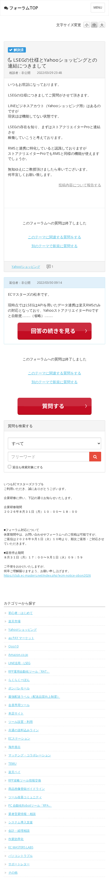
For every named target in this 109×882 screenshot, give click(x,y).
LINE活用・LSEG (19, 663)
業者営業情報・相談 (22, 814)
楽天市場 (14, 621)
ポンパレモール (19, 688)
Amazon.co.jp (18, 655)
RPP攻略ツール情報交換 (24, 780)
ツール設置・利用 (20, 722)
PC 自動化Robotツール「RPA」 (30, 805)
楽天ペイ (14, 772)
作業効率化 (16, 839)
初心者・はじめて (20, 613)
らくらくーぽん (19, 680)
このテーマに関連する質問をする (54, 237)
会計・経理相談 (19, 830)
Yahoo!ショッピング (26, 266)
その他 (12, 872)
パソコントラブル (20, 856)
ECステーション (19, 738)
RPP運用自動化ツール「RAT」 (29, 671)
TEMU (12, 763)
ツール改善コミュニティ (25, 797)
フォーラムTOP (23, 8)
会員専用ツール (19, 705)
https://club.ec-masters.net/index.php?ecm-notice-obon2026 (47, 575)
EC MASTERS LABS (20, 847)
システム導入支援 (20, 822)
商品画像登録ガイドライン (26, 789)
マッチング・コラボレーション (29, 755)
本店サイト (16, 713)
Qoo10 (13, 646)
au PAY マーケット (21, 638)
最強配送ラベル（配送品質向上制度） (34, 696)
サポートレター (19, 864)
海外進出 (14, 747)
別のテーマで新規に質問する (54, 245)
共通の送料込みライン (23, 730)
